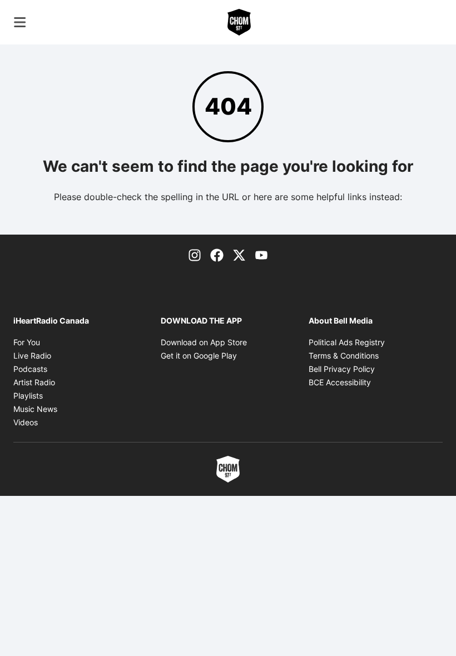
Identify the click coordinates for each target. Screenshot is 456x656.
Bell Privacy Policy (342, 369)
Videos (25, 422)
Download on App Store (204, 342)
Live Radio (32, 355)
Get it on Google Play (199, 355)
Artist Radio (34, 382)
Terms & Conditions (344, 355)
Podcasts (30, 369)
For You (26, 342)
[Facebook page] (217, 254)
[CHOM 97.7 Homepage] (239, 22)
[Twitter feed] (239, 254)
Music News (35, 409)
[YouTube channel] (261, 254)
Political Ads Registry (347, 342)
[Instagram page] (194, 254)
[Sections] (20, 22)
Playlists (28, 395)
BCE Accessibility (340, 382)
